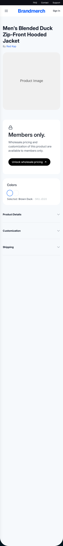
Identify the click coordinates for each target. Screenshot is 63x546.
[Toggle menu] (6, 10)
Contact (44, 2)
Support (56, 2)
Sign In (56, 10)
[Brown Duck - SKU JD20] (10, 193)
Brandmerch (31, 11)
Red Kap (11, 46)
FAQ (35, 2)
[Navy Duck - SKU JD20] (16, 193)
